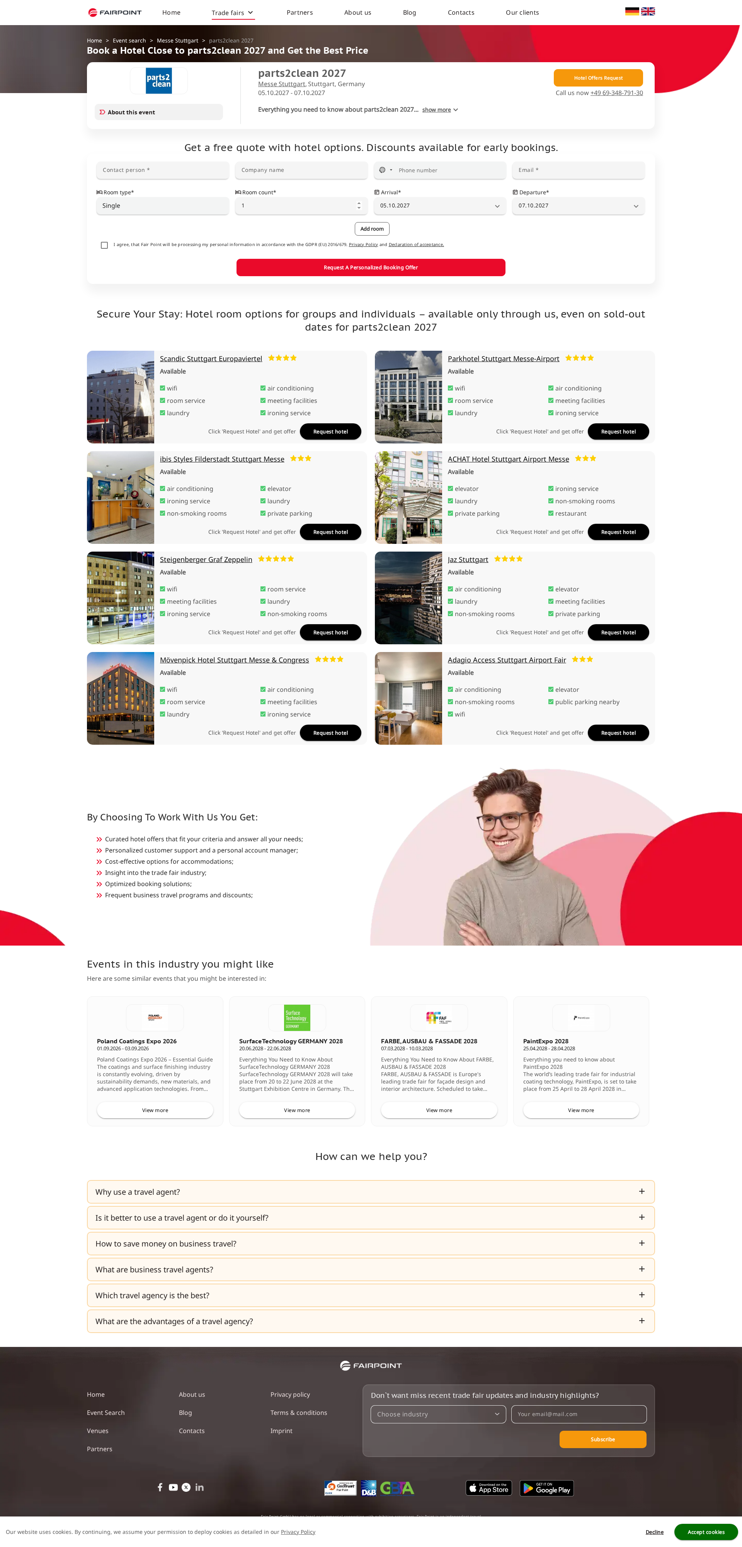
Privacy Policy (363, 244)
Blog (410, 12)
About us (357, 12)
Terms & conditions (299, 1412)
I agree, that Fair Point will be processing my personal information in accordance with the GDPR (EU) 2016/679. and (279, 244)
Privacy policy (290, 1394)
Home (171, 12)
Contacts (461, 12)
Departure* (534, 192)
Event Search (106, 1412)
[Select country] (385, 170)
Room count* (259, 192)
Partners (300, 12)
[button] (371, 1192)
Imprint (282, 1430)
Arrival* (391, 192)
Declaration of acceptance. (416, 244)
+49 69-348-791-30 (617, 92)
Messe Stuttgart (177, 40)
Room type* (119, 192)
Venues (98, 1430)
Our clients (522, 12)
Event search (129, 40)
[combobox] (163, 205)
